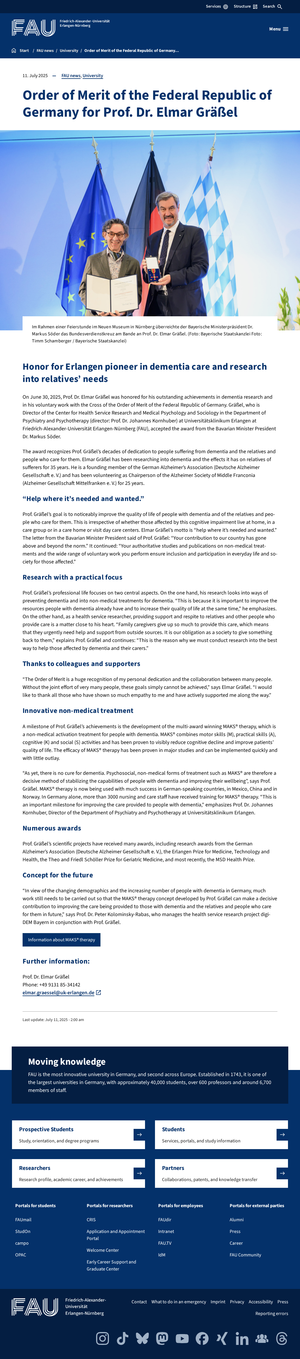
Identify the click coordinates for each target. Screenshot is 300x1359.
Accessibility (261, 1302)
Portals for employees (180, 1205)
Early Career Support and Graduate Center (111, 1265)
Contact (139, 1302)
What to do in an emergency (178, 1302)
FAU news (71, 75)
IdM (162, 1255)
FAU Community (245, 1255)
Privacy (237, 1302)
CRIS (91, 1220)
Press (235, 1231)
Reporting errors (271, 1313)
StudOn (22, 1231)
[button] (78, 1134)
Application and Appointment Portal (116, 1235)
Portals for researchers (110, 1205)
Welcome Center (103, 1250)
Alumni (237, 1220)
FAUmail (23, 1220)
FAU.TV (164, 1243)
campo (22, 1243)
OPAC (20, 1255)
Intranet (166, 1231)
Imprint (218, 1302)
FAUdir (164, 1220)
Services (213, 6)
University (93, 75)
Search (269, 6)
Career (236, 1243)
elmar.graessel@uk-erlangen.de (58, 992)
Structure (242, 6)
